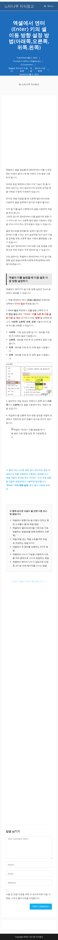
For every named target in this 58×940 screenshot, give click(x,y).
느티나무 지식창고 (19, 6)
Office (26, 61)
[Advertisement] (29, 135)
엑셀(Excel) (35, 61)
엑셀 (31, 69)
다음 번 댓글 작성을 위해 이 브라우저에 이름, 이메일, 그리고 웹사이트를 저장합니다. (28, 896)
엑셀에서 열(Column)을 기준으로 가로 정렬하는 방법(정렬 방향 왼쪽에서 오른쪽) (31, 531)
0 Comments (27, 64)
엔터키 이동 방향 (40, 69)
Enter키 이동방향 (22, 69)
